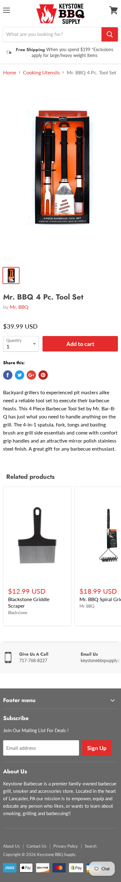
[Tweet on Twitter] (19, 375)
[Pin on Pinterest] (43, 375)
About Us (11, 846)
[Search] (109, 34)
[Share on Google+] (31, 375)
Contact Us (37, 846)
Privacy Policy (65, 846)
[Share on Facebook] (7, 375)
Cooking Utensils (41, 72)
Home (9, 72)
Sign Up (96, 747)
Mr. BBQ (19, 307)
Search (90, 846)
